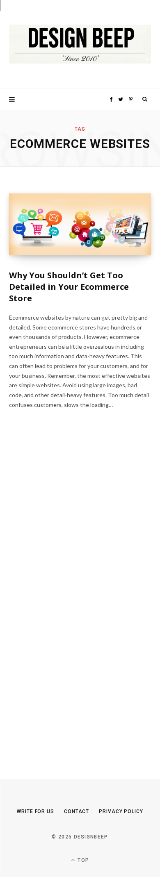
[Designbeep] (80, 44)
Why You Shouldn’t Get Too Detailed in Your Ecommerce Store (69, 287)
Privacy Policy (121, 811)
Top (82, 860)
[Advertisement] (70, 600)
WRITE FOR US (35, 811)
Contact (76, 811)
